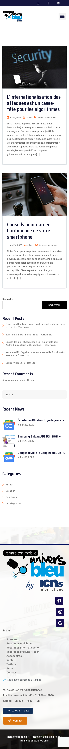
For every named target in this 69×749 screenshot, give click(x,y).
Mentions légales (17, 736)
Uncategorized (14, 503)
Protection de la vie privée (45, 736)
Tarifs (9, 664)
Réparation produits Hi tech (22, 651)
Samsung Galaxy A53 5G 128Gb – (39, 436)
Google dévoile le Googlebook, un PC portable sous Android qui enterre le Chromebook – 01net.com (32, 343)
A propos (11, 639)
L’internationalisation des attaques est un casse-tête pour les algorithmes (34, 103)
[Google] (60, 623)
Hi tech (9, 485)
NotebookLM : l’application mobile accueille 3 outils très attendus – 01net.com (35, 354)
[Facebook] (59, 601)
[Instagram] (60, 612)
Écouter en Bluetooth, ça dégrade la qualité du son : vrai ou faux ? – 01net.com (35, 326)
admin (29, 117)
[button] (62, 16)
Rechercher (8, 299)
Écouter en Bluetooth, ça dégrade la (41, 420)
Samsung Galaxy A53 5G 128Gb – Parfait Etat (29, 334)
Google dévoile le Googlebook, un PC (41, 452)
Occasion (10, 491)
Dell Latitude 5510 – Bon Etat (21, 362)
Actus (9, 668)
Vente (10, 660)
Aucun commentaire (47, 117)
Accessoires (14, 655)
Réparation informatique (21, 647)
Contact (11, 672)
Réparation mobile (17, 643)
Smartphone (12, 497)
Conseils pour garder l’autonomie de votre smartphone (28, 231)
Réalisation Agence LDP (34, 740)
